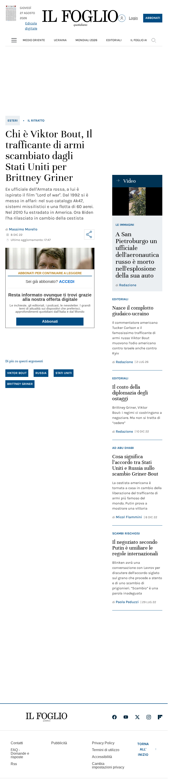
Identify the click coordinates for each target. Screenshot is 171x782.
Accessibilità (102, 757)
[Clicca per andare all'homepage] (46, 717)
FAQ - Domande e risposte (20, 753)
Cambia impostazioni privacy (108, 765)
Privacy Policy (103, 743)
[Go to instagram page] (149, 717)
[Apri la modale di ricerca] (153, 40)
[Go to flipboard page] (160, 717)
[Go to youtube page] (126, 717)
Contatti (17, 743)
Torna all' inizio (143, 749)
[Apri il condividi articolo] (89, 234)
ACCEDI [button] (66, 281)
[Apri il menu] (14, 40)
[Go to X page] (137, 717)
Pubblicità (59, 743)
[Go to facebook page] (114, 717)
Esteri (13, 120)
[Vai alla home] (80, 18)
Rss (14, 764)
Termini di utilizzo (105, 750)
